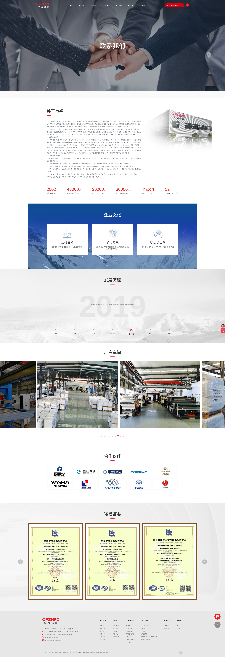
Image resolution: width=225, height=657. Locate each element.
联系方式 (179, 625)
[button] (99, 436)
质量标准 (115, 634)
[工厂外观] (160, 394)
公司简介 (102, 625)
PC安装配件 (129, 642)
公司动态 (166, 625)
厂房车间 (102, 634)
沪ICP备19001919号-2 (77, 653)
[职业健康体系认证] (55, 561)
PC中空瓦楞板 (130, 634)
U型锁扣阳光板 (130, 640)
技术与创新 (116, 625)
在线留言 (179, 628)
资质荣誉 (102, 640)
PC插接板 (129, 625)
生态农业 (144, 631)
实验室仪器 (116, 637)
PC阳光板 (129, 631)
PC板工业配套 (145, 640)
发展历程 (102, 631)
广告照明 (144, 634)
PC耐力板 (129, 628)
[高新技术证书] (169, 561)
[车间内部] (77, 394)
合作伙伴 (102, 637)
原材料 (115, 631)
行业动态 (166, 628)
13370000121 (176, 5)
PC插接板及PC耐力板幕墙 (149, 637)
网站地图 (105, 653)
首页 (48, 88)
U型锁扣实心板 (130, 637)
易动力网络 (99, 653)
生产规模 (115, 628)
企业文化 (102, 628)
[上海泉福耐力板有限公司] (43, 5)
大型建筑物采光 (146, 625)
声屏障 (143, 628)
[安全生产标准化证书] (112, 561)
